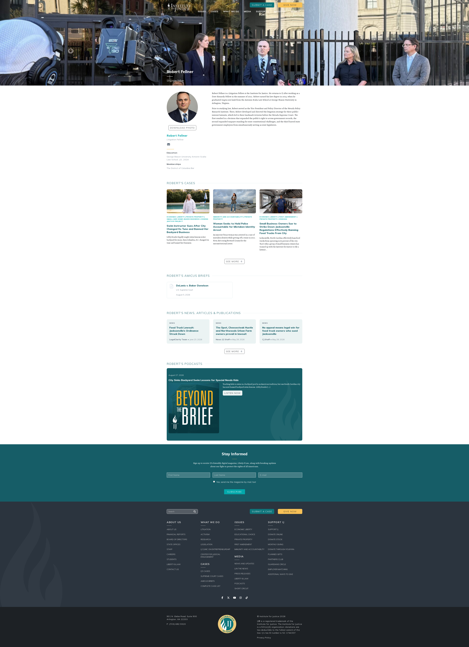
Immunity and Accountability (228, 217)
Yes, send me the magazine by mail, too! (236, 482)
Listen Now (232, 393)
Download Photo (182, 127)
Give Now (290, 5)
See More (232, 261)
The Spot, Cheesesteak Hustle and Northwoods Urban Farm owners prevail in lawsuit (234, 330)
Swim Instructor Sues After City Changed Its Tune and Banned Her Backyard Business (187, 229)
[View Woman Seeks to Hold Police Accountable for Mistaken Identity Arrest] (234, 201)
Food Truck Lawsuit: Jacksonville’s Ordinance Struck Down (183, 330)
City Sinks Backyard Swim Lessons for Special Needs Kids (204, 380)
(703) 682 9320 (177, 624)
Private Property (195, 217)
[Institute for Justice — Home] (179, 7)
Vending (283, 219)
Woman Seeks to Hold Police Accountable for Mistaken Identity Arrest (234, 226)
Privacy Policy (264, 637)
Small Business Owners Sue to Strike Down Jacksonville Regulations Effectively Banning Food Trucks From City (279, 228)
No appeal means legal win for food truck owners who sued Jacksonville (280, 330)
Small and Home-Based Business (183, 219)
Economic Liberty (175, 217)
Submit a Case (262, 5)
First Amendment (287, 217)
